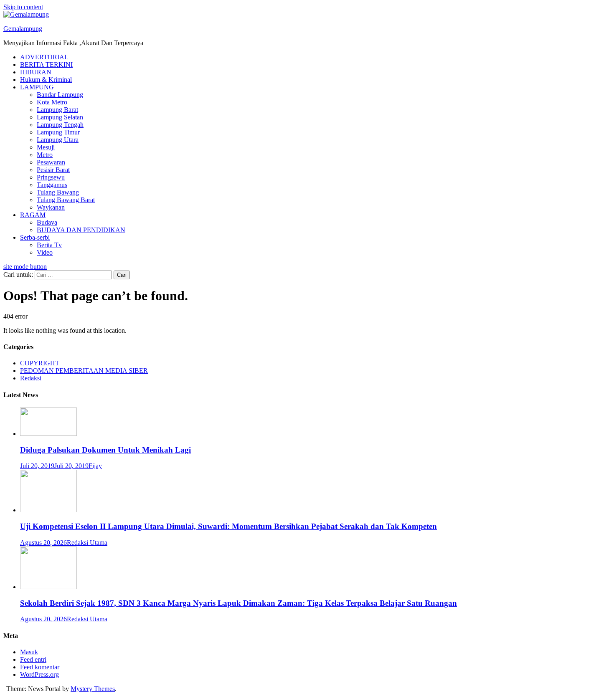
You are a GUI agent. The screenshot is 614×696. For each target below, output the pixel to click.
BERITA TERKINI (46, 64)
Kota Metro (52, 102)
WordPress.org (39, 674)
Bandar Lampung (60, 94)
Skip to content (23, 6)
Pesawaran (51, 162)
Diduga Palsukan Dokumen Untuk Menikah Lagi (105, 449)
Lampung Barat (57, 109)
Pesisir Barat (53, 169)
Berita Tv (49, 244)
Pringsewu (51, 177)
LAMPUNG (37, 87)
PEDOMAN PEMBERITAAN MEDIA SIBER (84, 370)
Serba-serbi (35, 237)
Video (45, 252)
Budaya (47, 222)
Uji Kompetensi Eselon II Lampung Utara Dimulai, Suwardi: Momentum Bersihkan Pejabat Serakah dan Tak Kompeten (228, 526)
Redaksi (30, 378)
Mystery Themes (93, 688)
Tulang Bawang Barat (66, 199)
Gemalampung (22, 28)
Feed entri (33, 659)
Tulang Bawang (58, 192)
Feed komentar (39, 667)
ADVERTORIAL (44, 57)
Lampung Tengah (60, 124)
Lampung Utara (58, 139)
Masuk (29, 652)
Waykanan (51, 207)
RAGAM (33, 214)
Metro (45, 154)
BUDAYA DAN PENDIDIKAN (81, 229)
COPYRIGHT (39, 363)
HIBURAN (35, 72)
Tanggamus (52, 184)
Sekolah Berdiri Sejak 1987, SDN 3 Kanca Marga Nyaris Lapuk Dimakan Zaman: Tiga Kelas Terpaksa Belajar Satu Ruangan (238, 603)
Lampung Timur (58, 132)
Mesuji (46, 147)
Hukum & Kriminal (46, 79)
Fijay (95, 465)
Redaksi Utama (87, 542)
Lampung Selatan (60, 117)
